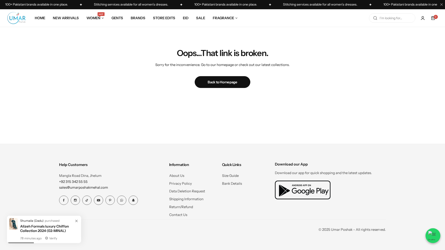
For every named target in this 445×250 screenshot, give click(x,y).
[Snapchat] (133, 200)
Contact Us (178, 214)
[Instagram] (75, 200)
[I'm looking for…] (375, 18)
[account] (423, 18)
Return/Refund (181, 207)
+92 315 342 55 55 (73, 181)
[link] (76, 221)
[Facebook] (63, 200)
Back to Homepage (222, 82)
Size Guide (230, 175)
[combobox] (392, 18)
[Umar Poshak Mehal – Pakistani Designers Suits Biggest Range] (16, 18)
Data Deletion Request (187, 191)
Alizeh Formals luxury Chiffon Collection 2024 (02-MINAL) (44, 228)
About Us (176, 175)
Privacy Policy (180, 183)
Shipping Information (186, 199)
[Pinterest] (110, 200)
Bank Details (232, 183)
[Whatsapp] (121, 200)
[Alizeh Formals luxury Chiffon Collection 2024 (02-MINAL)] (13, 228)
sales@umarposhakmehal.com (83, 187)
